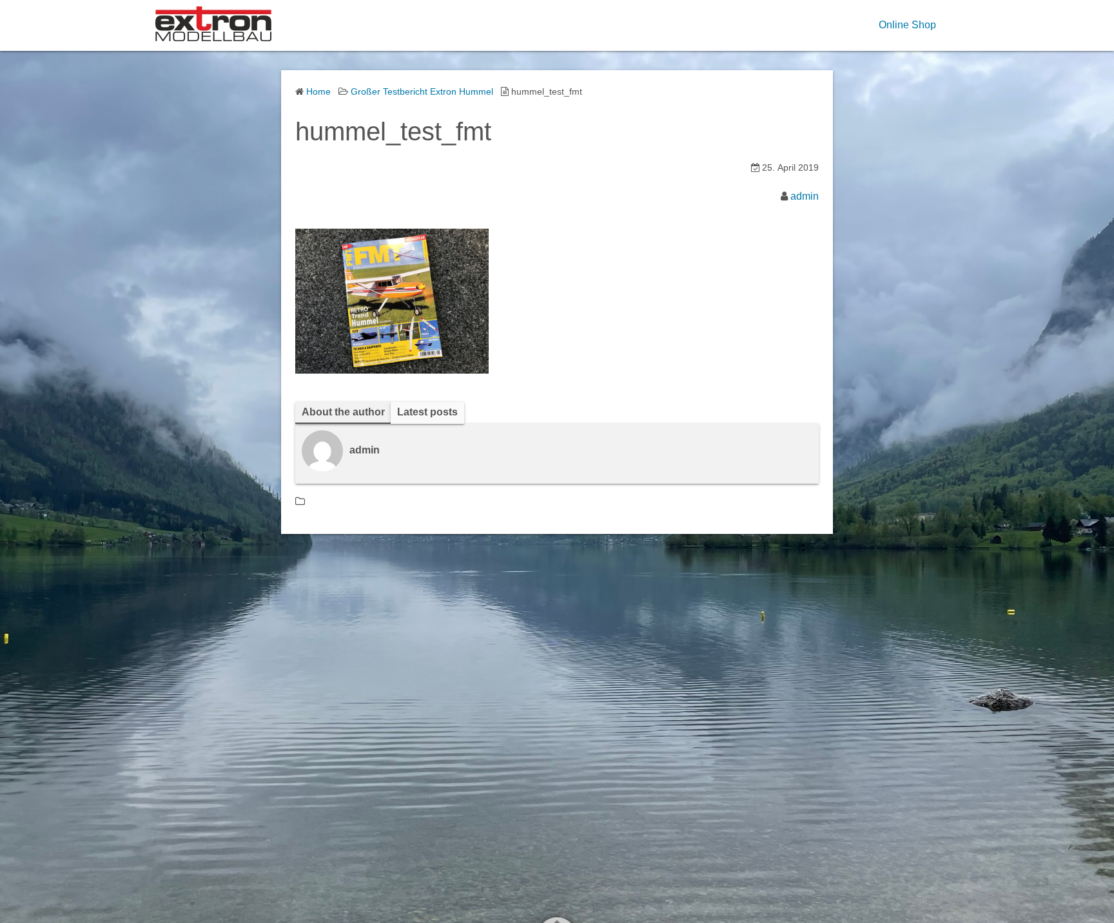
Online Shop (907, 24)
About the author (343, 411)
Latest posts (427, 411)
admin (804, 196)
